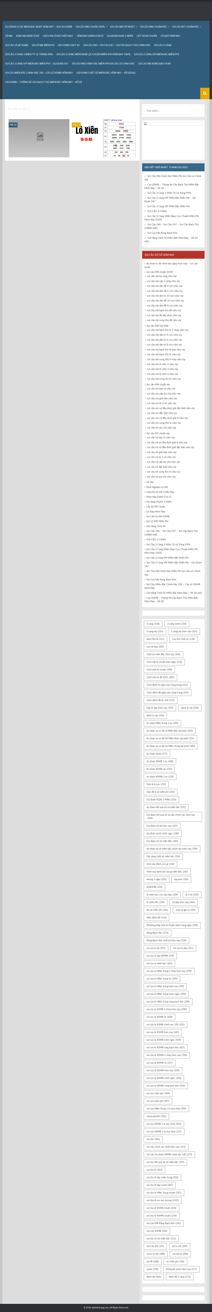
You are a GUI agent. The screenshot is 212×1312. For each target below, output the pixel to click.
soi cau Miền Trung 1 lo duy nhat (166, 1109)
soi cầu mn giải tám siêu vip (162, 398)
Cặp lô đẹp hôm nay (160, 708)
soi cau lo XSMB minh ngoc (164, 1040)
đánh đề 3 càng (180, 1277)
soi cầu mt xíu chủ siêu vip (161, 477)
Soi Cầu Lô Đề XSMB (16, 45)
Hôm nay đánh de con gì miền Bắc (167, 872)
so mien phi (175, 1261)
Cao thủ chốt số (183, 639)
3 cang (153, 624)
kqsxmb (181, 879)
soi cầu (153, 1139)
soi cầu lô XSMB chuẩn (161, 1208)
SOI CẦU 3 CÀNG (163, 45)
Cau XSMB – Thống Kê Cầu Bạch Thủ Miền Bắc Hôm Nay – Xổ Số (43, 82)
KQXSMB (154, 887)
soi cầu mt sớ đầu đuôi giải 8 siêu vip (167, 442)
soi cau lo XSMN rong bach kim (166, 1086)
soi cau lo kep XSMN (160, 956)
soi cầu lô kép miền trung (162, 1177)
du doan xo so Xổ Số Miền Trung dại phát (171, 746)
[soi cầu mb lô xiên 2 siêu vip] (104, 138)
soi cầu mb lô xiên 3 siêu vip (162, 369)
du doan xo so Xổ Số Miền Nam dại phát (170, 738)
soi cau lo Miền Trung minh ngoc (166, 994)
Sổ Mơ (8, 35)
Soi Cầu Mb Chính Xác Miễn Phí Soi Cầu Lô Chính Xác (103, 63)
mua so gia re (185, 910)
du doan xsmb (157, 754)
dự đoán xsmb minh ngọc (163, 833)
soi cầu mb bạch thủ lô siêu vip (163, 354)
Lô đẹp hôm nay (183, 902)
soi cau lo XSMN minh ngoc (164, 1078)
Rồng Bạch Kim (157, 933)
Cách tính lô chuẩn (159, 670)
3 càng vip (155, 631)
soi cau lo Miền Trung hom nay (165, 986)
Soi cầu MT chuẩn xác (185, 26)
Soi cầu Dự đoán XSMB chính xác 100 (169, 1154)
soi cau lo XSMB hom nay (163, 1032)
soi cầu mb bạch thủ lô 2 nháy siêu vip (167, 330)
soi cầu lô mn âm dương (163, 1200)
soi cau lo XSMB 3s (159, 1017)
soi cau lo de (156, 948)
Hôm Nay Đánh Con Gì (90, 35)
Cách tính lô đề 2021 (160, 677)
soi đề (153, 1261)
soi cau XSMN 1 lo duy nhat (164, 1132)
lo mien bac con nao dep (162, 895)
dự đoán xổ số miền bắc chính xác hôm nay (172, 849)
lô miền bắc (155, 902)
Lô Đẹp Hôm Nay (170, 35)
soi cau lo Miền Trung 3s (162, 979)
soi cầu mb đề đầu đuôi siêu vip (164, 315)
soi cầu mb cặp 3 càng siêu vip (163, 281)
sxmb (152, 1269)
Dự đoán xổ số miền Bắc (162, 841)
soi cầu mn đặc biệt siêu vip (162, 413)
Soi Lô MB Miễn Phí (43, 45)
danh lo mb (190, 708)
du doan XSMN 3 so (160, 777)
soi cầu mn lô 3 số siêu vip (161, 403)
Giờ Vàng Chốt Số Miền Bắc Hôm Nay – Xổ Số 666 (106, 72)
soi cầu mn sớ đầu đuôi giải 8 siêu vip (167, 418)
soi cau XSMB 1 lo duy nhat (164, 1124)
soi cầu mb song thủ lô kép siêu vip (166, 359)
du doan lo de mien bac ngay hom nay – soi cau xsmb (38, 26)
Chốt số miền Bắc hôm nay (163, 654)
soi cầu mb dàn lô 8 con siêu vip (164, 344)
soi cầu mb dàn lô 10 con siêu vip (165, 296)
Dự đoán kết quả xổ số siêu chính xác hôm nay (171, 817)
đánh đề (154, 1277)
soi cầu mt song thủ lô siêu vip (163, 472)
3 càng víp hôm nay (184, 631)
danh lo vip (155, 715)
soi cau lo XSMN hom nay (163, 1070)
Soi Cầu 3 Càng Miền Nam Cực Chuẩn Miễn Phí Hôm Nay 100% (93, 54)
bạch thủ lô (155, 639)
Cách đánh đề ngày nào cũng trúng (167, 693)
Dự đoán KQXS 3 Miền (120, 35)
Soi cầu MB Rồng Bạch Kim (164, 1223)
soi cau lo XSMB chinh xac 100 (166, 1025)
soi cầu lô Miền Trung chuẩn (164, 1193)
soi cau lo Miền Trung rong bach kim (168, 1002)
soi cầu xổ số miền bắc (161, 1239)
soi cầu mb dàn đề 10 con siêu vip (165, 300)
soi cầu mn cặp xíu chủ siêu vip (163, 393)
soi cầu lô (154, 1170)
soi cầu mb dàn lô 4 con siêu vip (164, 335)
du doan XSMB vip (159, 769)
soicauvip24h (156, 1116)
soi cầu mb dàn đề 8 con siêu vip (164, 305)
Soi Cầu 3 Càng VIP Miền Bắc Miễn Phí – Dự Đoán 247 (36, 63)
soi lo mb (179, 1246)
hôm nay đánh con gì (160, 864)
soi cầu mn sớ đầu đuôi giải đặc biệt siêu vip (171, 408)
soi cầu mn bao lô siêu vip (161, 388)
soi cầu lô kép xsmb (160, 1185)
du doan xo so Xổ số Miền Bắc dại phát (170, 731)
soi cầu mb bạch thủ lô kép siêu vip (166, 349)
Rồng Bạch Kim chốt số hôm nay (166, 940)
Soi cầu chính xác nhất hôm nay (166, 1147)
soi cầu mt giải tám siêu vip (161, 452)
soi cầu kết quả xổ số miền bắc (165, 1162)
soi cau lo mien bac (159, 963)
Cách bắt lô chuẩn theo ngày (164, 662)
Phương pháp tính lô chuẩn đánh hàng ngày (172, 925)
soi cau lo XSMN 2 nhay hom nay (167, 1055)
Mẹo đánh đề (156, 918)
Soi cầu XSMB (157, 1231)
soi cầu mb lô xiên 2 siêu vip (103, 155)
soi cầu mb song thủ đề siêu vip (164, 320)
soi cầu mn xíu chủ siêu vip (161, 428)
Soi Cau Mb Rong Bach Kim (154, 63)
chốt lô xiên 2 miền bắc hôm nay (39, 155)
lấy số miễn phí (157, 910)
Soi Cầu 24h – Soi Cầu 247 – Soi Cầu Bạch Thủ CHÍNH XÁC (116, 45)
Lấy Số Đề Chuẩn (147, 35)
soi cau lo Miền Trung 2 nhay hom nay (169, 971)
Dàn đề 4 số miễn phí (161, 792)
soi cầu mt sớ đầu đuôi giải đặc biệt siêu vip (170, 447)
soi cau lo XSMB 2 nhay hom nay (167, 1009)
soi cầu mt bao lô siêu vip (161, 437)
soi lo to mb (156, 1254)
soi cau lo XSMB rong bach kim (166, 1047)
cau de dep (155, 647)
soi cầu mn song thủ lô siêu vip (164, 423)
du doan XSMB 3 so (160, 761)
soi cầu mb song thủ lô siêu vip (164, 379)
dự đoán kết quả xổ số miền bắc (166, 807)
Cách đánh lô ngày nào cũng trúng (167, 685)
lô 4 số (192, 895)
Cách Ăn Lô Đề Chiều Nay (58, 35)
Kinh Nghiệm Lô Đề (27, 35)
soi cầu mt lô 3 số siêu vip (161, 457)
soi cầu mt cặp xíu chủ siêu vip (163, 462)
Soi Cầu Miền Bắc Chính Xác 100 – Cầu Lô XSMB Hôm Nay (39, 72)
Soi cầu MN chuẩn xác (153, 26)
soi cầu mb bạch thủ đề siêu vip (164, 310)
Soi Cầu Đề (155, 1246)
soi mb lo (180, 1254)
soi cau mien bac (158, 1093)
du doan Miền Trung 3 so (162, 723)
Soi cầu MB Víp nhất (122, 26)
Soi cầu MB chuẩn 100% (90, 26)
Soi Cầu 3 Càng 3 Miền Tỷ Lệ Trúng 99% (29, 54)
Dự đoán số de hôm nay (162, 826)
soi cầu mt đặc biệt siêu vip (161, 467)
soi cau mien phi (158, 1101)
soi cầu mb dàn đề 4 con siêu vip (164, 286)
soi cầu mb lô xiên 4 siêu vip (162, 374)
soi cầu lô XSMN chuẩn (162, 1216)
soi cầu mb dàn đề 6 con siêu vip (164, 291)
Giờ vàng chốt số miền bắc (163, 856)
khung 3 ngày (156, 879)
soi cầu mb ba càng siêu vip (162, 276)
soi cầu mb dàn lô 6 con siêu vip (164, 340)
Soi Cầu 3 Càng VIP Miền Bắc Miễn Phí (156, 54)
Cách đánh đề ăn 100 (161, 700)
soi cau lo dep (183, 948)
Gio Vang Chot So (69, 45)
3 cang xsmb (176, 624)
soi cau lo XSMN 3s (160, 1063)
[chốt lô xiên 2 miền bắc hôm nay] (39, 138)
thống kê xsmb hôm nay (181, 1269)
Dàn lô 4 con (156, 784)
